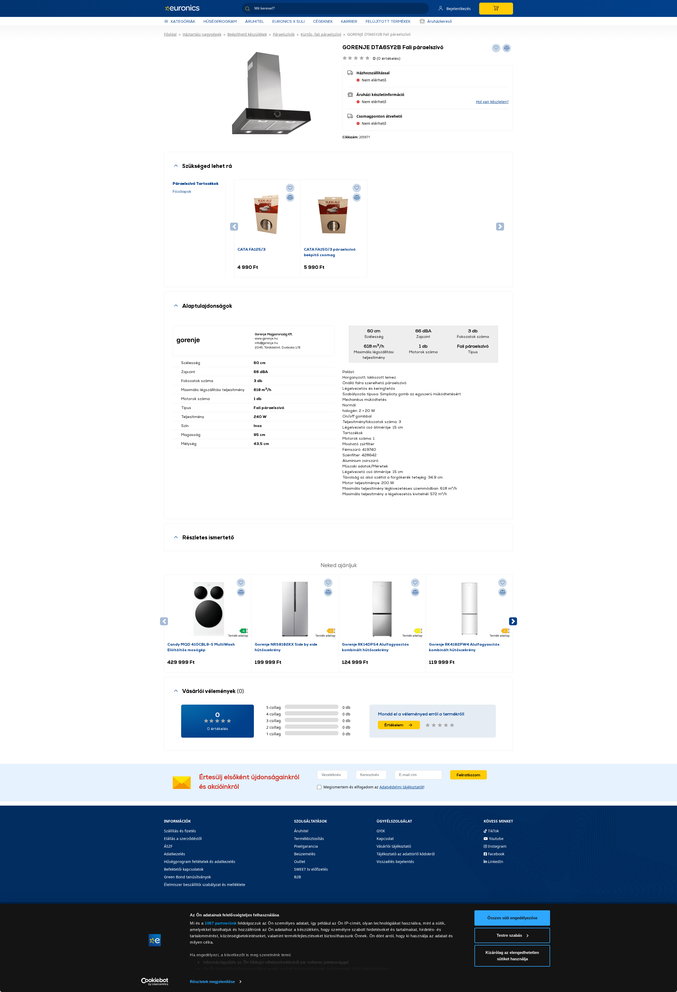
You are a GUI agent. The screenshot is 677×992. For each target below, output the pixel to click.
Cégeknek (323, 21)
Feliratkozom (468, 775)
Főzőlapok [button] (182, 191)
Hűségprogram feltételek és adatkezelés (199, 861)
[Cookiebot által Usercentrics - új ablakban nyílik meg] (155, 982)
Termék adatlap (238, 635)
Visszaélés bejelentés (395, 861)
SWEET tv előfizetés (311, 869)
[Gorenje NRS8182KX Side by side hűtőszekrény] (295, 609)
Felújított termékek (388, 21)
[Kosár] (496, 9)
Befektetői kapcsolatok (183, 869)
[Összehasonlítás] (290, 197)
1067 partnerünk (221, 923)
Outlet (299, 861)
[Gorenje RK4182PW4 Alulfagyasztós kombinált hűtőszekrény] (469, 609)
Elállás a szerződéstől (183, 838)
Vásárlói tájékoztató (394, 846)
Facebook (495, 853)
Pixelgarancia (306, 846)
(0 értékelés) (386, 58)
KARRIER (349, 21)
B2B (297, 876)
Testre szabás (509, 935)
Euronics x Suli (288, 21)
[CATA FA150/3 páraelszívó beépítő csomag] (334, 214)
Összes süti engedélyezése (512, 918)
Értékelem (394, 725)
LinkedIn (495, 861)
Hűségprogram (220, 21)
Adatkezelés (174, 853)
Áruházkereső (439, 21)
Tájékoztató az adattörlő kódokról (406, 853)
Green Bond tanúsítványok (187, 876)
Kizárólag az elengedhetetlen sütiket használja (512, 955)
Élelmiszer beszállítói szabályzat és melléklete (204, 884)
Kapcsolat (385, 838)
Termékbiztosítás (309, 838)
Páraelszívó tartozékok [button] (195, 183)
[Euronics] (185, 8)
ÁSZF (168, 846)
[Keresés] (422, 9)
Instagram (496, 846)
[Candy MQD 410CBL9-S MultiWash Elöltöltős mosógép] (208, 609)
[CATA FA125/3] (267, 214)
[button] (492, 101)
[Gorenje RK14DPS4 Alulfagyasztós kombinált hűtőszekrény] (382, 609)
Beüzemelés (304, 853)
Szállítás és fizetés (180, 830)
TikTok (493, 830)
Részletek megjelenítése (212, 981)
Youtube (496, 838)
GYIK (381, 830)
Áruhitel (254, 21)
